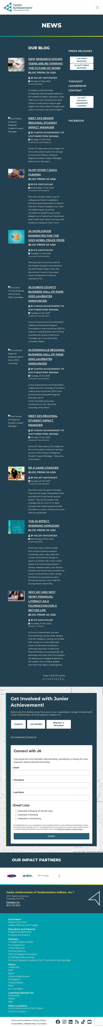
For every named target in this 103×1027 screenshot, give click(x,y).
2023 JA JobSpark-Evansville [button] (22, 954)
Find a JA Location (17, 1011)
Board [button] (11, 973)
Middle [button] (11, 998)
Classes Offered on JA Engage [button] (23, 925)
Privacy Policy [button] (39, 1020)
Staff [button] (10, 970)
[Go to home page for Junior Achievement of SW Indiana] (18, 7)
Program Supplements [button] (19, 932)
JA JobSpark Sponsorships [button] (21, 957)
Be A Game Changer (43, 467)
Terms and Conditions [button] (21, 1020)
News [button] (11, 985)
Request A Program (58, 724)
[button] (58, 1022)
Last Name (19, 792)
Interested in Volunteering (29, 818)
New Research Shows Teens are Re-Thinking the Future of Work (45, 63)
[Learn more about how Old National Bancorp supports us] (43, 876)
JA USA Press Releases (81, 66)
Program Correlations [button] (19, 935)
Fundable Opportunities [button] (20, 942)
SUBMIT (51, 836)
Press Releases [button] (15, 982)
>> (63, 679)
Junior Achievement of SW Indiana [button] (25, 1008)
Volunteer (36, 724)
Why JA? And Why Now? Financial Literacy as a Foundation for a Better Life (42, 601)
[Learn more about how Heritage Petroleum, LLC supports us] (12, 876)
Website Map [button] (30, 1024)
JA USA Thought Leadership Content (82, 102)
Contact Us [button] (12, 902)
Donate (18, 724)
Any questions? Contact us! (23, 737)
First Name (19, 780)
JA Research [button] (14, 979)
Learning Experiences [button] (21, 993)
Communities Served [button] (18, 976)
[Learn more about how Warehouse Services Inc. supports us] (59, 876)
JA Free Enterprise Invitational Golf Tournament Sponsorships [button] (39, 960)
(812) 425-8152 (13, 905)
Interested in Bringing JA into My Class (35, 810)
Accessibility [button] (17, 1024)
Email (16, 768)
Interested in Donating (28, 814)
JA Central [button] (41, 1024)
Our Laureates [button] (15, 989)
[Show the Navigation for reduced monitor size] (97, 7)
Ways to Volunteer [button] (17, 922)
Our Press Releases (81, 59)
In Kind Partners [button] (16, 948)
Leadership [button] (13, 967)
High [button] (10, 1002)
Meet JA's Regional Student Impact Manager (43, 420)
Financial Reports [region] (16, 951)
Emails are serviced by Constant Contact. (70, 829)
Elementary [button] (14, 995)
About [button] (11, 964)
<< (43, 679)
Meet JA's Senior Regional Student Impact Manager (42, 123)
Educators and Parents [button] (21, 929)
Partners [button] (13, 939)
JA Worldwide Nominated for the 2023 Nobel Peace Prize (46, 235)
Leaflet (75, 851)
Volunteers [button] (14, 919)
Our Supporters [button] (16, 945)
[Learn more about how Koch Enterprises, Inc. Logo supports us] (28, 876)
